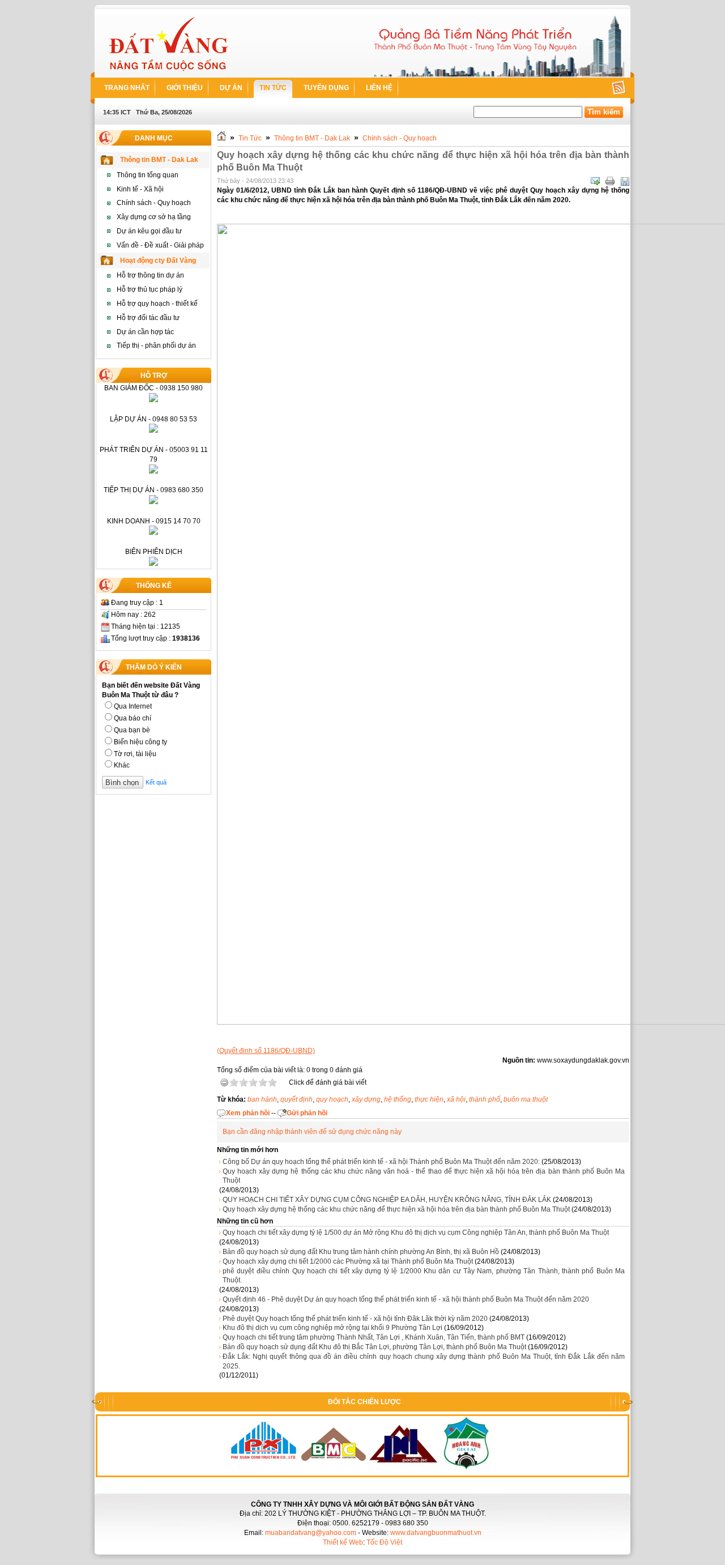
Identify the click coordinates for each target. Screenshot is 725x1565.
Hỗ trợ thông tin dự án (150, 275)
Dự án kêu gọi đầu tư (149, 231)
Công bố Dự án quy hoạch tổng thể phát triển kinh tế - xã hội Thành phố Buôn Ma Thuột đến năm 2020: (381, 1162)
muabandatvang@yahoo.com (310, 1533)
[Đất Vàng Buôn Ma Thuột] (169, 43)
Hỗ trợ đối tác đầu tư (148, 318)
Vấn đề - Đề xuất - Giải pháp (160, 245)
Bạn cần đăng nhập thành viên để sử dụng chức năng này (312, 1132)
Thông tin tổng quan (147, 175)
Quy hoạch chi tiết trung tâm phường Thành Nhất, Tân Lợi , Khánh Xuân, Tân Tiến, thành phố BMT (373, 1337)
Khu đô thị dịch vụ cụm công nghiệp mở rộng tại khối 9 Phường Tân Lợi (332, 1328)
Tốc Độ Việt (384, 1542)
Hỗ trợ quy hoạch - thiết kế (157, 304)
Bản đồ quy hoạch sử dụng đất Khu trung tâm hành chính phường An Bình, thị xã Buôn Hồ (361, 1252)
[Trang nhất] (221, 138)
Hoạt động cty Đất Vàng (158, 261)
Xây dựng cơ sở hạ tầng (154, 217)
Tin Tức (250, 138)
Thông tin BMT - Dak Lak (159, 160)
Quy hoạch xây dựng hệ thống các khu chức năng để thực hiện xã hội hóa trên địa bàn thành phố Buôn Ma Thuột (396, 1209)
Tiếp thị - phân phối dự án (156, 345)
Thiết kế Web (343, 1542)
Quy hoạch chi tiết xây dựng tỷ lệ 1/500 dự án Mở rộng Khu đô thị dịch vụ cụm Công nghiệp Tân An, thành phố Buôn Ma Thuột (416, 1232)
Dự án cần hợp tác (145, 332)
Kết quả (156, 782)
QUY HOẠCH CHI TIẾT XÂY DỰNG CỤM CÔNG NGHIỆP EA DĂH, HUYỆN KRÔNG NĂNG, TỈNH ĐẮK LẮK (387, 1200)
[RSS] (610, 88)
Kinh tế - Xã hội (140, 189)
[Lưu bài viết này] (624, 181)
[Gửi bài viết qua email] (595, 181)
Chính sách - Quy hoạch (154, 203)
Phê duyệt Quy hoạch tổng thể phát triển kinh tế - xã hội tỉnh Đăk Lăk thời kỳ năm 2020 (355, 1319)
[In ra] (610, 181)
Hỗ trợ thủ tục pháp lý (149, 289)
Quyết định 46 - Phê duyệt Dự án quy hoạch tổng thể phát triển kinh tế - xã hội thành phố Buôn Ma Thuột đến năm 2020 (406, 1299)
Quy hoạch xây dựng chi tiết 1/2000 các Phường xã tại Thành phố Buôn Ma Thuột (348, 1261)
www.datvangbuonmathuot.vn (435, 1533)
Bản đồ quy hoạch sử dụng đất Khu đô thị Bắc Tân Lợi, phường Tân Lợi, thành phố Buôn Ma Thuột (374, 1347)
